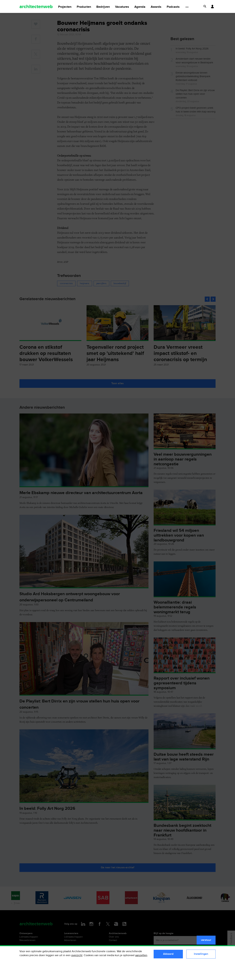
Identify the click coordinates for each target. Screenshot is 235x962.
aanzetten (141, 955)
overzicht (76, 955)
